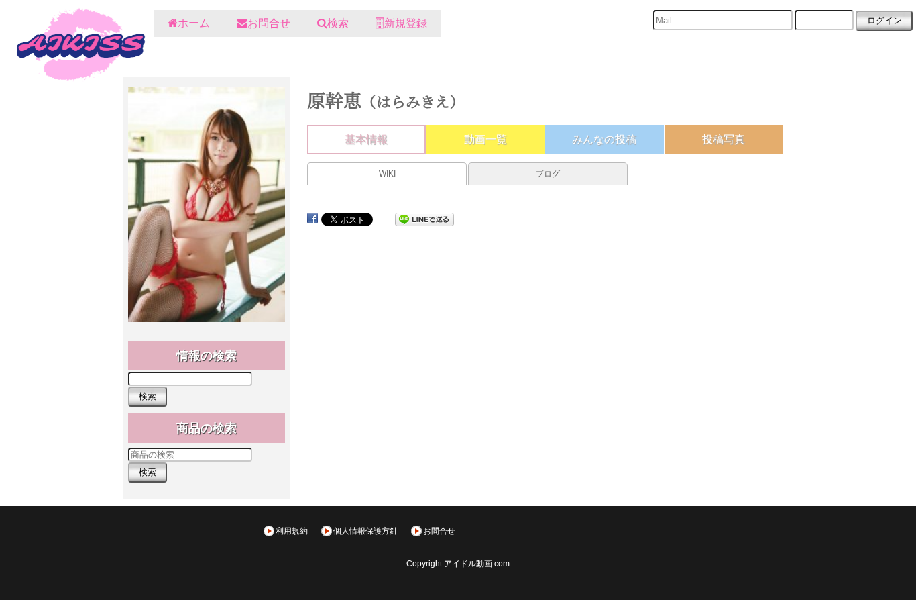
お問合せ (439, 531)
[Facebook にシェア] (312, 218)
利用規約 (292, 531)
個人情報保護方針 (365, 531)
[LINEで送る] (424, 218)
